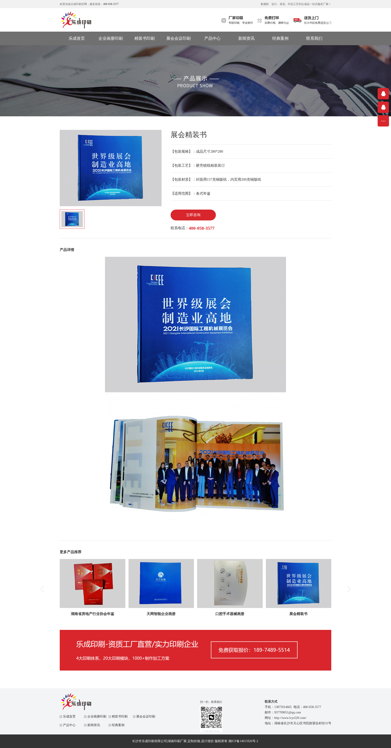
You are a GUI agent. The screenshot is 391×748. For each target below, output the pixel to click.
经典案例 (280, 38)
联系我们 (314, 38)
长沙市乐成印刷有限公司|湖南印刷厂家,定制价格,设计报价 (173, 741)
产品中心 (212, 38)
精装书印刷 (144, 38)
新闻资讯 (246, 38)
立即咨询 (193, 215)
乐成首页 (77, 38)
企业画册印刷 (110, 38)
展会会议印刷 (178, 38)
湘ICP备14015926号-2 (243, 741)
